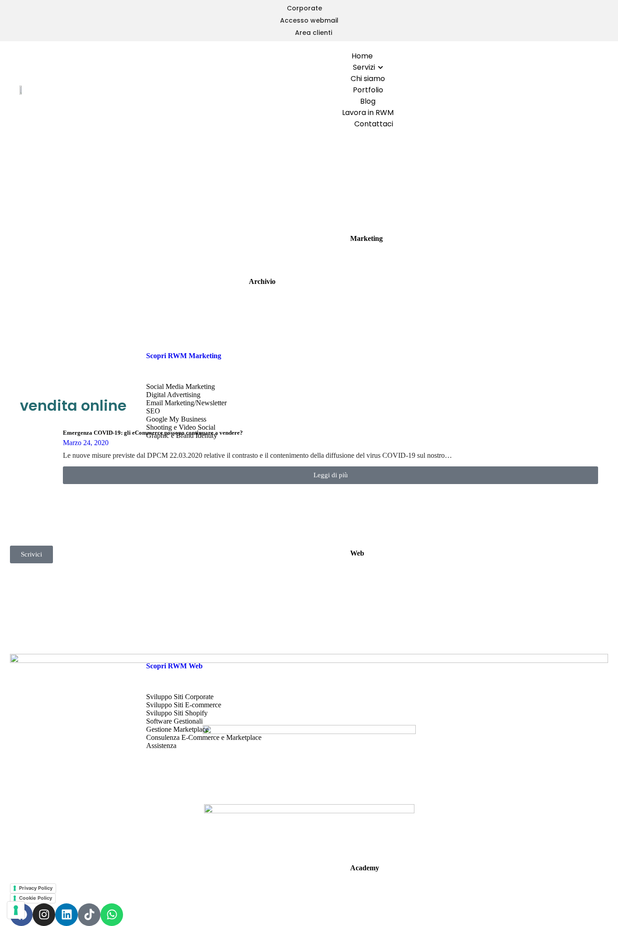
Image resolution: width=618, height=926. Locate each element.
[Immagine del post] (38, 456)
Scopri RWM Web (174, 666)
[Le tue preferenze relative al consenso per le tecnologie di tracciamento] (15, 910)
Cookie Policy (35, 898)
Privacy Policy (35, 888)
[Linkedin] (66, 914)
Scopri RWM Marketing (183, 356)
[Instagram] (44, 914)
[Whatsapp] (111, 914)
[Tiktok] (89, 914)
